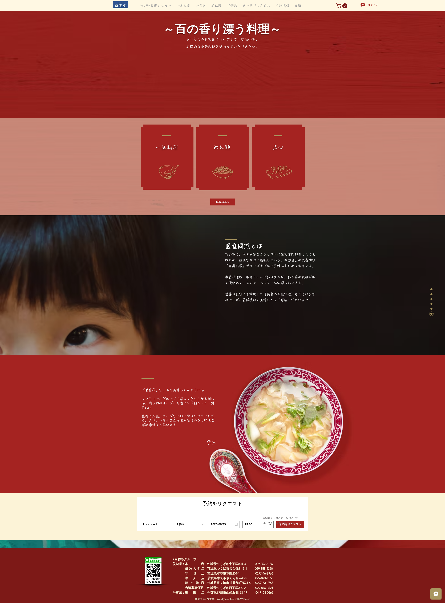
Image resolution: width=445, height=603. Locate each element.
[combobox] (156, 524)
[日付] (236, 524)
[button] (342, 5)
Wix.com (245, 599)
